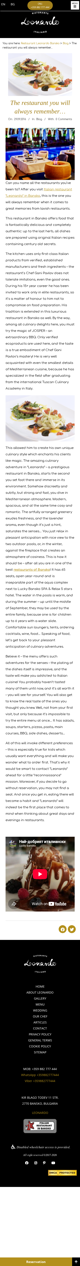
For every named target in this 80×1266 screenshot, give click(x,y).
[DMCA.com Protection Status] (62, 1173)
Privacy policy (40, 1034)
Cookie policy (40, 1046)
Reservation (36, 1262)
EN (3, 4)
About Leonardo (40, 992)
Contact (40, 1028)
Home (40, 986)
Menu (40, 1004)
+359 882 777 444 (44, 1069)
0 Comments (64, 119)
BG (13, 4)
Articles (40, 1022)
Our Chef (40, 1016)
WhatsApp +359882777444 (40, 1075)
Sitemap (40, 1052)
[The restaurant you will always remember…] (40, 56)
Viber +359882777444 (40, 1081)
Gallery (40, 998)
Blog (39, 119)
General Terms (40, 1040)
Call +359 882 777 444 (40, 5)
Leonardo (40, 1113)
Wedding (40, 1010)
